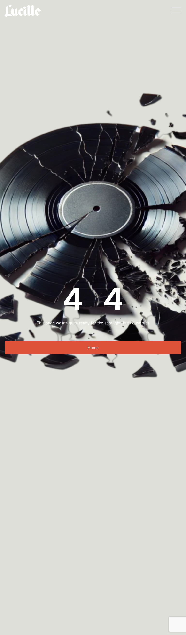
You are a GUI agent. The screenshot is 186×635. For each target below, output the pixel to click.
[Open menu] (176, 10)
